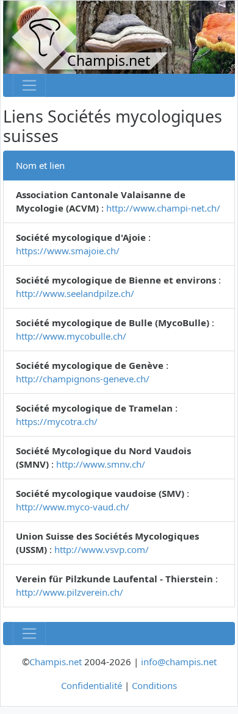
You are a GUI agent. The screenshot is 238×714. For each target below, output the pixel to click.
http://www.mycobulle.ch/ (71, 336)
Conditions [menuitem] (154, 685)
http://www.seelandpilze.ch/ (75, 293)
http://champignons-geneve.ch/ (83, 379)
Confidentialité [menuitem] (91, 685)
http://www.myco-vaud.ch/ (72, 507)
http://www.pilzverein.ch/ (69, 592)
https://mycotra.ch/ (57, 421)
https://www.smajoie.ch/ (68, 251)
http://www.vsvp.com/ (101, 549)
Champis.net (55, 661)
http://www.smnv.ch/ (100, 464)
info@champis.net (179, 661)
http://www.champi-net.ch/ (163, 208)
